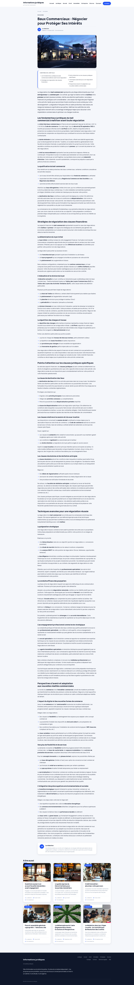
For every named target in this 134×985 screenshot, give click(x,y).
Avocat (65, 3)
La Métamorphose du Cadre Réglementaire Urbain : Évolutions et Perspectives (65, 927)
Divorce (91, 3)
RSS (110, 959)
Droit (70, 3)
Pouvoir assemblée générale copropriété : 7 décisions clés (35, 926)
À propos (98, 3)
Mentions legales (103, 959)
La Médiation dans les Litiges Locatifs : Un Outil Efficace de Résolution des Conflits (95, 927)
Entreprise (84, 3)
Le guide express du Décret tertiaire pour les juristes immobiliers (63, 886)
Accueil (52, 3)
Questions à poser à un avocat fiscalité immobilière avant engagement (35, 886)
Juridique (58, 3)
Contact (106, 3)
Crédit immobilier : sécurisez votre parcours (94, 885)
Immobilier (76, 3)
